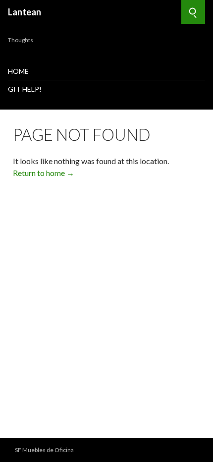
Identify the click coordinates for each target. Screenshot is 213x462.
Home (18, 71)
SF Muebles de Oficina (44, 450)
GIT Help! (25, 89)
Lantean (24, 11)
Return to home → (43, 172)
